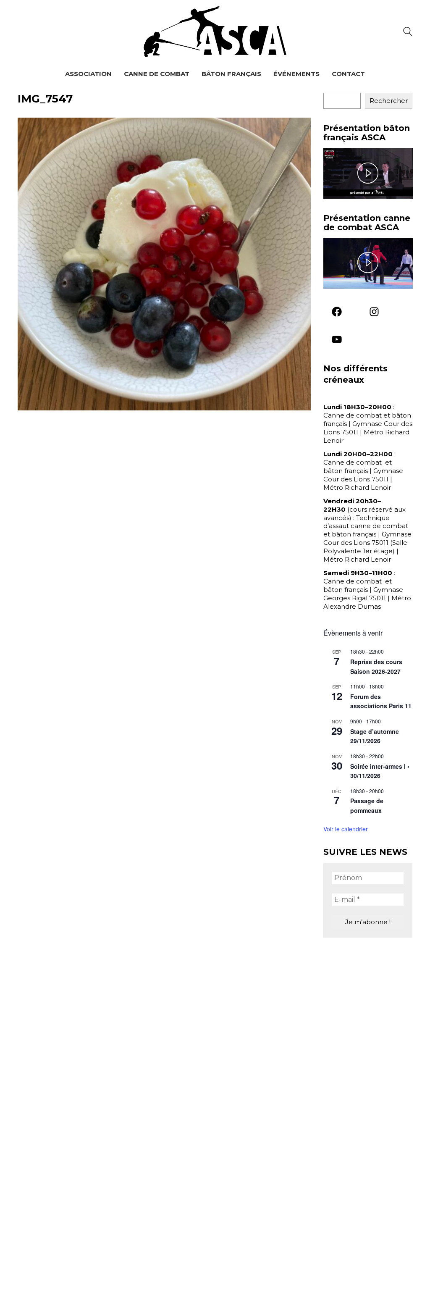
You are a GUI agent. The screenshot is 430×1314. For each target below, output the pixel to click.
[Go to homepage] (215, 31)
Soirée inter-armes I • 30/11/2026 (379, 771)
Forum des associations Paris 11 (381, 701)
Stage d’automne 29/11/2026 (374, 736)
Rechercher (389, 101)
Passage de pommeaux (366, 805)
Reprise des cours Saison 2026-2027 (376, 666)
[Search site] (407, 32)
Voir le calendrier (345, 829)
